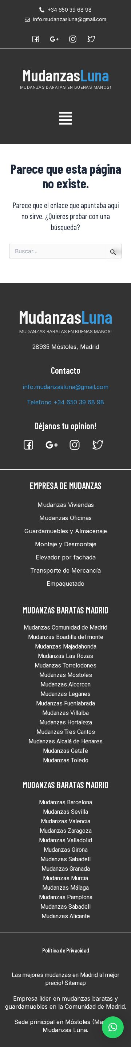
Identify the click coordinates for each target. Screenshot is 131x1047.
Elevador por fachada (66, 557)
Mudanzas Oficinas (65, 517)
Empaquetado (65, 583)
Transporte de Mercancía (65, 570)
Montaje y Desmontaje (65, 544)
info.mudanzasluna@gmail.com (65, 386)
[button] (65, 119)
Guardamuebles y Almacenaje (65, 531)
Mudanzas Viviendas (65, 504)
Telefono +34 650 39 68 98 (65, 402)
